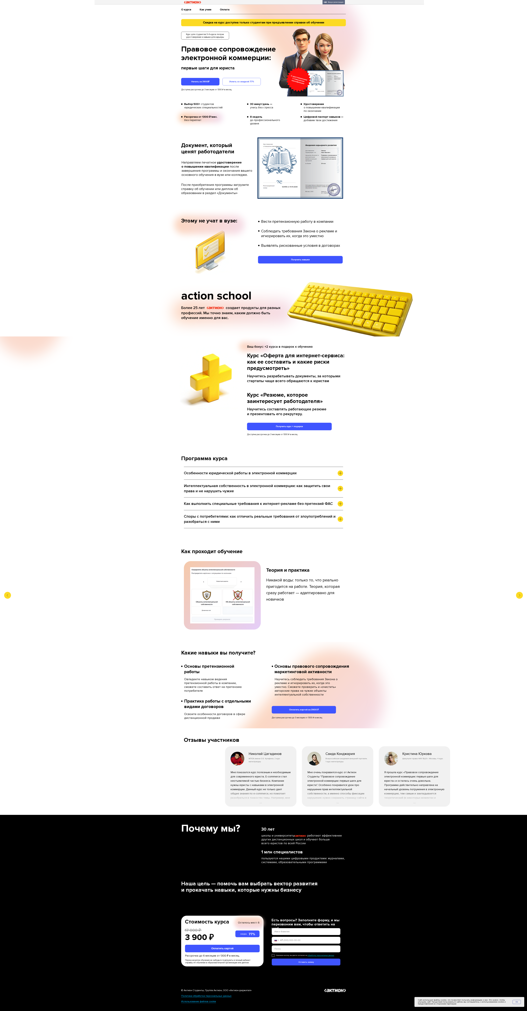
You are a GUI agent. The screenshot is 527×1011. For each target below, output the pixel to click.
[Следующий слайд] (519, 595)
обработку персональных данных (321, 955)
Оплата (224, 9)
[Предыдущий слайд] (7, 595)
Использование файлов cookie (198, 1001)
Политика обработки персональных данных (206, 995)
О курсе (186, 9)
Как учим (205, 9)
